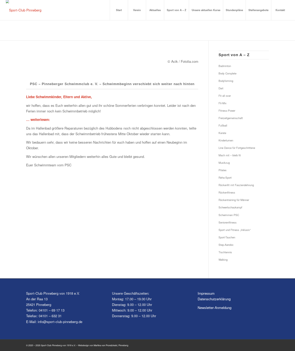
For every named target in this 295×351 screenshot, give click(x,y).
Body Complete (227, 73)
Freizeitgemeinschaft (231, 118)
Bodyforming (226, 81)
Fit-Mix (223, 103)
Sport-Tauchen (227, 237)
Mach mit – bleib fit (230, 155)
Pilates (223, 170)
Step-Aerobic (226, 245)
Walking (223, 259)
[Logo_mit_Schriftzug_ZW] (23, 10)
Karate (222, 133)
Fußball (223, 125)
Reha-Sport (225, 177)
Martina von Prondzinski (105, 345)
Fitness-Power (227, 110)
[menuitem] (119, 10)
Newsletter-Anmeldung (214, 307)
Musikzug (224, 163)
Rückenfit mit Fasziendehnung (236, 185)
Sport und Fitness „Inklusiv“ (235, 230)
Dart (221, 88)
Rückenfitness (227, 192)
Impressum (206, 293)
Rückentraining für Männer (234, 200)
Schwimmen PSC (229, 215)
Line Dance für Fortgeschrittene (237, 148)
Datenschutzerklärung (214, 298)
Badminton (225, 66)
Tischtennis (225, 252)
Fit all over (225, 96)
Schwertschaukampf (230, 207)
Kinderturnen (226, 140)
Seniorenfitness (228, 222)
